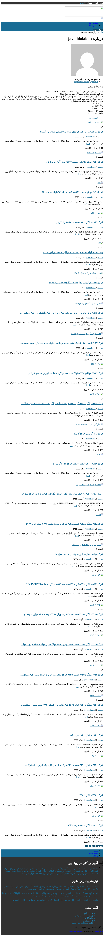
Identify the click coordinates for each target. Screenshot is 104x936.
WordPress (98, 932)
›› (86, 846)
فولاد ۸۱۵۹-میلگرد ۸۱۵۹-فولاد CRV (85, 825)
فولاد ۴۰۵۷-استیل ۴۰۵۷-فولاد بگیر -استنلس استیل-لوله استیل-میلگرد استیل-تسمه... (61, 343)
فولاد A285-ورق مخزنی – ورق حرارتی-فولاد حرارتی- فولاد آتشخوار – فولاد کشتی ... (61, 313)
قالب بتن (89, 923)
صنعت (100, 137)
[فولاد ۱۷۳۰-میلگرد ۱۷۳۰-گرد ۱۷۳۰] (96, 726)
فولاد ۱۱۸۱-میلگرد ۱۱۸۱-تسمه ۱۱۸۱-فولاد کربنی (79, 222)
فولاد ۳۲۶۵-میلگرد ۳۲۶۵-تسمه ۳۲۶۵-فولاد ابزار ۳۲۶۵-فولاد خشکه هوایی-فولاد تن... (62, 614)
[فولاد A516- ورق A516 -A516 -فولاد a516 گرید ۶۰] (99, 454)
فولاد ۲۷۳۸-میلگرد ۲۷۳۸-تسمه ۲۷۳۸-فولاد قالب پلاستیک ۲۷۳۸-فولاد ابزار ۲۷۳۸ (64, 524)
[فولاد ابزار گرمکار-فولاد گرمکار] (89, 424)
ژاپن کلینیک (88, 918)
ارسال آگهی (98, 30)
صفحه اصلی (93, 23)
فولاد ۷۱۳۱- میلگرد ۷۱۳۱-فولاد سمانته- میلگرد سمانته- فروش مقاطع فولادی (65, 373)
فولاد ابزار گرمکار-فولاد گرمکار (87, 433)
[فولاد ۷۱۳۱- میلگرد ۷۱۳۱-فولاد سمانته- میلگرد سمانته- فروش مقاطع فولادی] (96, 364)
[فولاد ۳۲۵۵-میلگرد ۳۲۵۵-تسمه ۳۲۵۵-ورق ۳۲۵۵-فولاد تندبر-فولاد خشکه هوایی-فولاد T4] (96, 635)
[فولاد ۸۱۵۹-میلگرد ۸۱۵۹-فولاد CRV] (97, 816)
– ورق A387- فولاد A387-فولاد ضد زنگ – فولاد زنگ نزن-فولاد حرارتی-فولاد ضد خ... (62, 493)
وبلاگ (95, 855)
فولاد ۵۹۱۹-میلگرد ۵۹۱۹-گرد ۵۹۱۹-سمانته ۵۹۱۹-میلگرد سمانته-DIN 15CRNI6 (64, 584)
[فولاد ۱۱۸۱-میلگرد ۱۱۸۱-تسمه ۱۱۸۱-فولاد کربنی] (97, 213)
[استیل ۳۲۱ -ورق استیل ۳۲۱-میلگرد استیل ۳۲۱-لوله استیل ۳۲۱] (100, 183)
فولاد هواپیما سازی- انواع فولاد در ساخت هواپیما (79, 554)
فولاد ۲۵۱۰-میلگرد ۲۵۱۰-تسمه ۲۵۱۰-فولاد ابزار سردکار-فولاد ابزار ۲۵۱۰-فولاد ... (64, 765)
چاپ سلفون (88, 913)
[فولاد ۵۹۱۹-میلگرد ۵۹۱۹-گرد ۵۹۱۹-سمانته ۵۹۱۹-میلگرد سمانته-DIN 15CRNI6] (97, 575)
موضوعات (93, 853)
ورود (82, 3)
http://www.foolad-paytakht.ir (86, 82)
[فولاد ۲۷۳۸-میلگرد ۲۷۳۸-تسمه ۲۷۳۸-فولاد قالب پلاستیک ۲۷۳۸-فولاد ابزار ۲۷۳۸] (99, 514)
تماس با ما (93, 25)
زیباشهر (89, 916)
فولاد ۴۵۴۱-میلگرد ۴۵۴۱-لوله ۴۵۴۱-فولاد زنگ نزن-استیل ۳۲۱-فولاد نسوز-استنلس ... (62, 704)
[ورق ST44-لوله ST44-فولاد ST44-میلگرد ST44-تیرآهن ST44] (100, 243)
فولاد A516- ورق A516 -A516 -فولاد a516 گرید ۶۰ (78, 463)
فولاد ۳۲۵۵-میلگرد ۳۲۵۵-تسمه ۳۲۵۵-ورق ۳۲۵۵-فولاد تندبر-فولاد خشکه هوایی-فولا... (62, 644)
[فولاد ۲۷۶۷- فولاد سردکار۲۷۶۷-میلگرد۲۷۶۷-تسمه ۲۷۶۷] (88, 273)
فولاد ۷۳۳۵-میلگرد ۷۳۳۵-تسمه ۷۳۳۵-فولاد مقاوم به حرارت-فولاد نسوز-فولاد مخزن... (61, 674)
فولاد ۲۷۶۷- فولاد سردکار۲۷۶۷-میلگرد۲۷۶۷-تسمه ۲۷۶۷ (76, 282)
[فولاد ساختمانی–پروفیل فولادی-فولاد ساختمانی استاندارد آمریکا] (95, 122)
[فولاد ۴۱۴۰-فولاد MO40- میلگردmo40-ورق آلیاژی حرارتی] (95, 152)
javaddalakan (90, 137)
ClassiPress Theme (75, 932)
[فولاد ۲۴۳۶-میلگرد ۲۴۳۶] (96, 786)
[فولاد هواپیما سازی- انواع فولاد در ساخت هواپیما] (87, 545)
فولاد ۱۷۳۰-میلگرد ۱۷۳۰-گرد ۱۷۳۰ (86, 735)
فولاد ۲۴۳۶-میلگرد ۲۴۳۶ (91, 795)
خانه (101, 32)
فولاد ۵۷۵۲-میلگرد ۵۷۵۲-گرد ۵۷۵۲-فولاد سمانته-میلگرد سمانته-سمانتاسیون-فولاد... (62, 403)
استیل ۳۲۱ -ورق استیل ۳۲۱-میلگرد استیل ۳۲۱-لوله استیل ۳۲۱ (72, 192)
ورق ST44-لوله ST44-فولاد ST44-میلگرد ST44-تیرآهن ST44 (73, 252)
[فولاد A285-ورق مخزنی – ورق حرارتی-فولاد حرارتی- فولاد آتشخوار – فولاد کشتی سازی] (88, 303)
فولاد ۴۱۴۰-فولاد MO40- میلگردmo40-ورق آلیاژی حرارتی (74, 161)
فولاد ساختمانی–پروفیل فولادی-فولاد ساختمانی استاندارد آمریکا (71, 131)
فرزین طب (88, 920)
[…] (88, 144)
